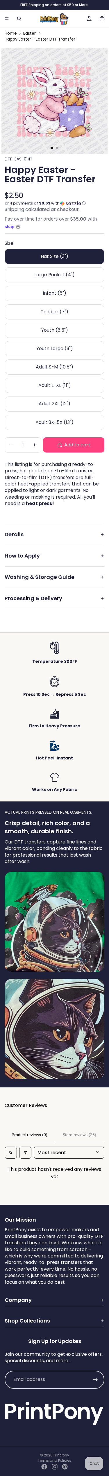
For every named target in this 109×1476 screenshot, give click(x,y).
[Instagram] (54, 1466)
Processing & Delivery (33, 598)
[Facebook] (44, 1466)
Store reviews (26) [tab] (79, 1134)
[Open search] (11, 1153)
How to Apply (22, 555)
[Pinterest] (64, 1466)
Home (11, 33)
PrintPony (61, 1455)
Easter (29, 33)
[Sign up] (95, 1380)
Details (14, 534)
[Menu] (6, 18)
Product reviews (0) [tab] (29, 1134)
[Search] (19, 18)
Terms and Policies (54, 1460)
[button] (54, 203)
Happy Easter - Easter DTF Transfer (40, 39)
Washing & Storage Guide (39, 577)
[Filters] (25, 1153)
